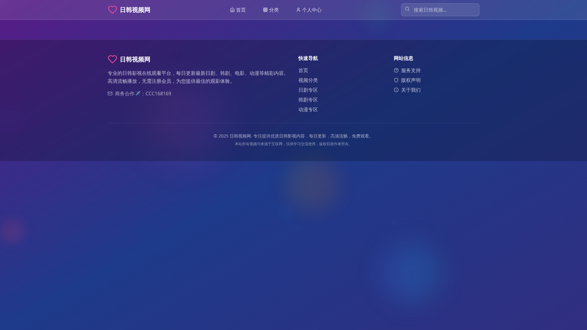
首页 (303, 70)
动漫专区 (308, 109)
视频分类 (308, 80)
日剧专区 (308, 89)
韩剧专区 (308, 99)
